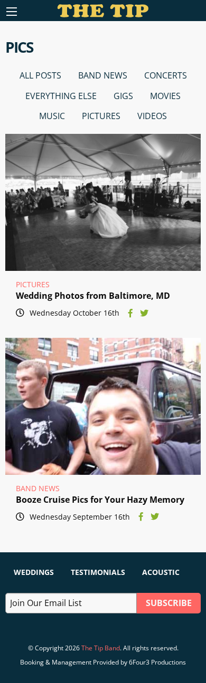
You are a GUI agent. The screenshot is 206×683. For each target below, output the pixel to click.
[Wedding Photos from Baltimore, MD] (103, 202)
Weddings (34, 572)
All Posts (40, 75)
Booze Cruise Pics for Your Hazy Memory (100, 499)
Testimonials (98, 572)
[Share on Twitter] (144, 313)
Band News (102, 75)
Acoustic (161, 572)
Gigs (123, 96)
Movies (165, 96)
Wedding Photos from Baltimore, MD (93, 295)
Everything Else (61, 96)
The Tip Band (100, 647)
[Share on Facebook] (130, 313)
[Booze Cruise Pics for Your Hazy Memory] (103, 406)
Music (52, 116)
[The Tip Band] (103, 14)
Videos (152, 116)
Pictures (101, 116)
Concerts (165, 75)
